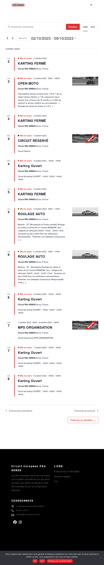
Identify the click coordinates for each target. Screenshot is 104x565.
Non (42, 561)
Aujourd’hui (22, 38)
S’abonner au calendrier (81, 420)
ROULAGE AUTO (31, 213)
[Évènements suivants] (12, 38)
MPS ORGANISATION (35, 327)
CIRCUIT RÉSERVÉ (33, 140)
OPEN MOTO (28, 83)
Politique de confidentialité (66, 471)
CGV (56, 481)
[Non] (100, 557)
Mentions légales (62, 476)
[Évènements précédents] (7, 38)
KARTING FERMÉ (32, 63)
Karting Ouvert (30, 165)
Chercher (73, 26)
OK (35, 561)
